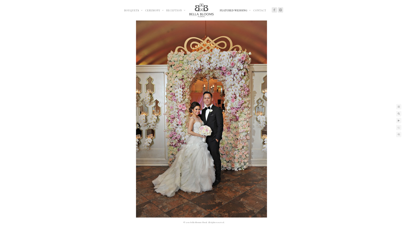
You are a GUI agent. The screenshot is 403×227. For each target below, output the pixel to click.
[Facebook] (274, 10)
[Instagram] (280, 10)
